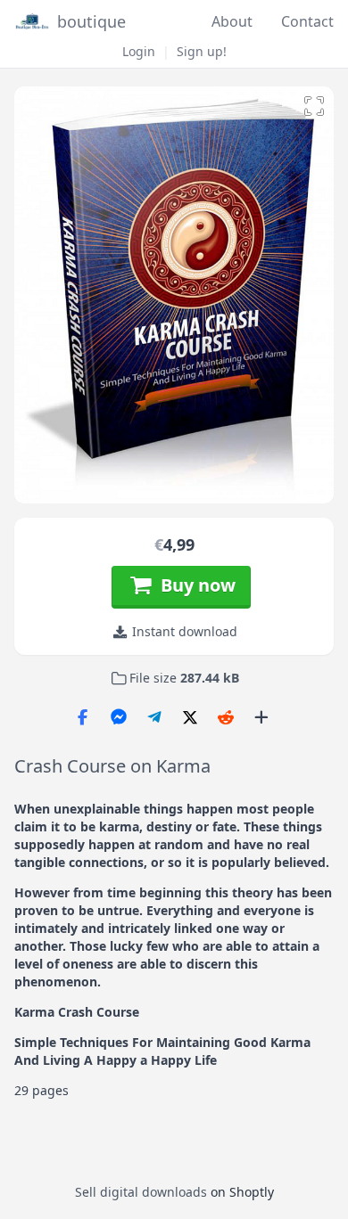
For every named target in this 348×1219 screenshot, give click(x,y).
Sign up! (202, 51)
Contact (307, 21)
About (232, 21)
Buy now (194, 585)
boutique (91, 21)
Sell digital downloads (141, 1191)
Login (138, 51)
